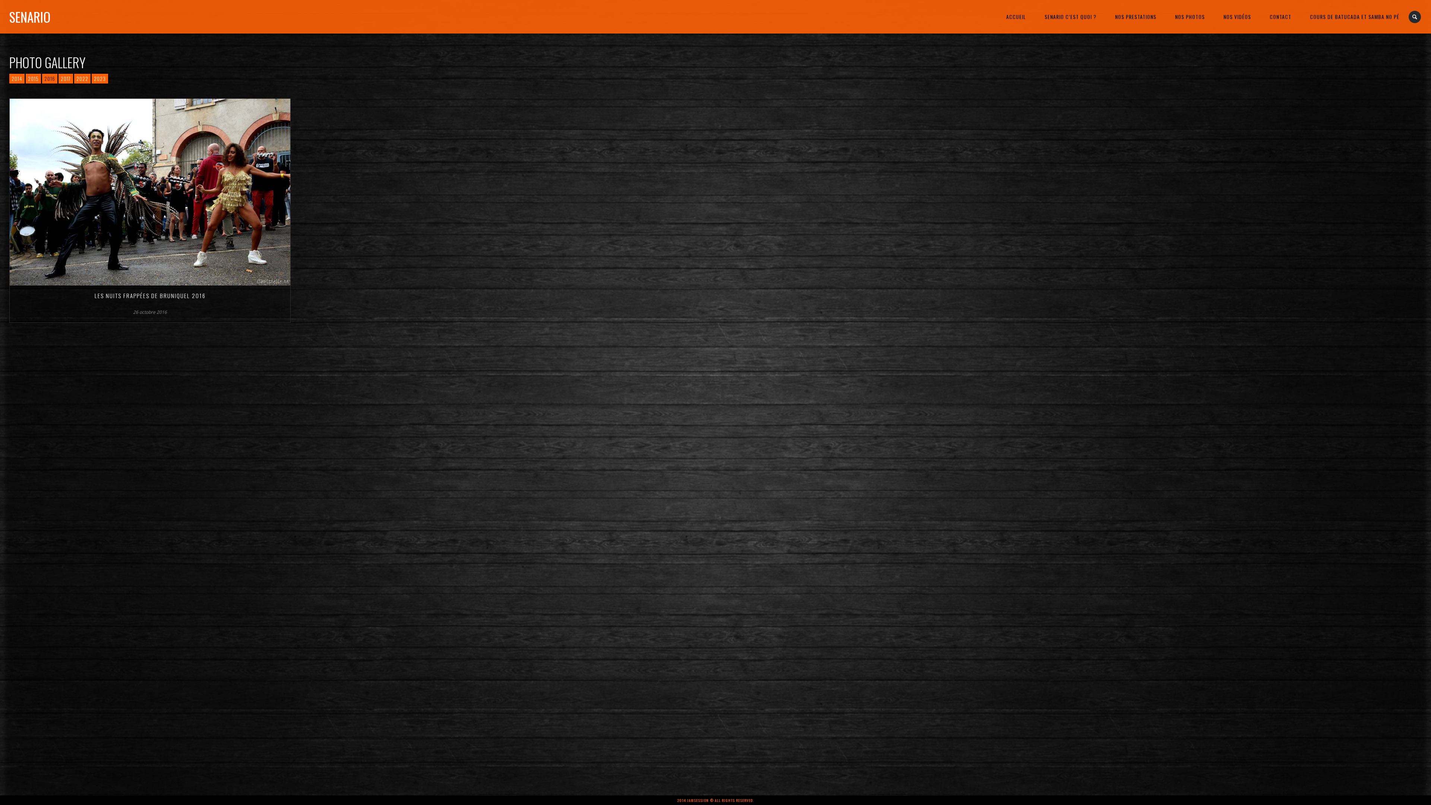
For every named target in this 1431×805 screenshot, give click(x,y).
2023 (100, 78)
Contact (1280, 16)
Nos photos (1190, 16)
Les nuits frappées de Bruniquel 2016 (150, 295)
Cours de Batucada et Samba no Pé (1354, 16)
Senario (29, 16)
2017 (66, 78)
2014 (17, 78)
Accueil (1016, 16)
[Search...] (1415, 17)
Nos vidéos (1237, 16)
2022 (82, 78)
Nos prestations (1135, 16)
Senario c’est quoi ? (1070, 16)
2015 (33, 78)
